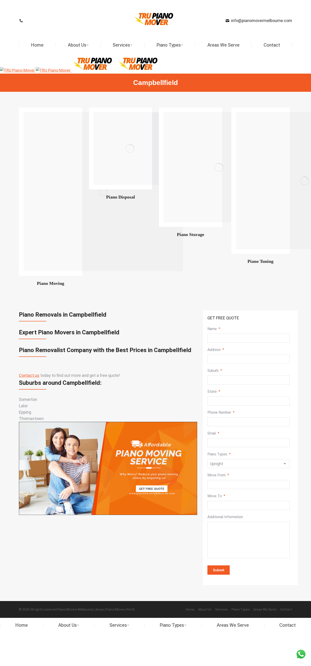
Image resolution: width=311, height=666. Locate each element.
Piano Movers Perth (120, 609)
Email (213, 433)
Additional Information (225, 517)
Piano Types (219, 454)
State (213, 391)
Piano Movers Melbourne (75, 609)
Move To (216, 496)
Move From (218, 475)
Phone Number (221, 412)
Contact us (29, 375)
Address (215, 350)
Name (213, 329)
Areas (99, 609)
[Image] (130, 148)
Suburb (214, 370)
